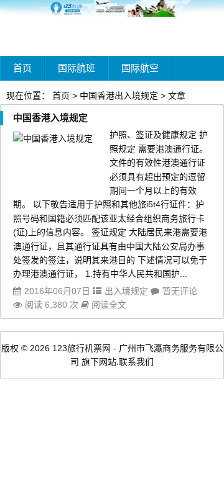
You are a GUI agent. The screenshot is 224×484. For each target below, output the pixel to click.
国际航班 (76, 68)
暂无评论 (179, 291)
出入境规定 (126, 291)
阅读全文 (107, 305)
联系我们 (136, 362)
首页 (22, 68)
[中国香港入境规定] (53, 138)
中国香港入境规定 (50, 117)
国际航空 (140, 68)
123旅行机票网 (81, 348)
